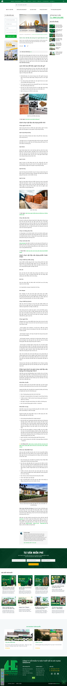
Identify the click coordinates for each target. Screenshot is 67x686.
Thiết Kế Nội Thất (40, 675)
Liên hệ (24, 675)
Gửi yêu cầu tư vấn (33, 564)
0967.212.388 (29, 523)
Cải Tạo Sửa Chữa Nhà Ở (21, 9)
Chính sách (11, 683)
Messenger (2, 677)
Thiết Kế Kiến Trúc (40, 673)
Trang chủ (12, 1)
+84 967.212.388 (55, 670)
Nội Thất (34, 1)
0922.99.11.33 (43, 523)
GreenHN (21, 519)
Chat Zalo (2, 674)
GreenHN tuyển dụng (27, 673)
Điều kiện (19, 683)
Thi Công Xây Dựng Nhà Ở (56, 9)
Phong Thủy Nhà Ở (43, 9)
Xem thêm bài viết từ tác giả (30, 542)
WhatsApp (2, 680)
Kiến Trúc (29, 1)
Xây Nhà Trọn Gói (18, 1)
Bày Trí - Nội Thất (9, 9)
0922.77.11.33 (36, 523)
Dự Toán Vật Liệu (45, 1)
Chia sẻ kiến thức (27, 34)
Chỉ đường (7, 648)
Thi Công (24, 1)
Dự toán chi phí (33, 9)
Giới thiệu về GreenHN (28, 669)
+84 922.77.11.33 (55, 668)
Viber (2, 683)
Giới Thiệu (52, 1)
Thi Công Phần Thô (40, 671)
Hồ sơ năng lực (26, 671)
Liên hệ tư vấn (10, 36)
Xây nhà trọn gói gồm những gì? (32, 119)
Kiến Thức (39, 1)
